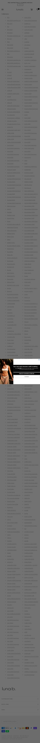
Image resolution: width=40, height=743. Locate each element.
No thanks (27, 376)
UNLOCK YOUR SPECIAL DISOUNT (26, 373)
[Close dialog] (39, 359)
